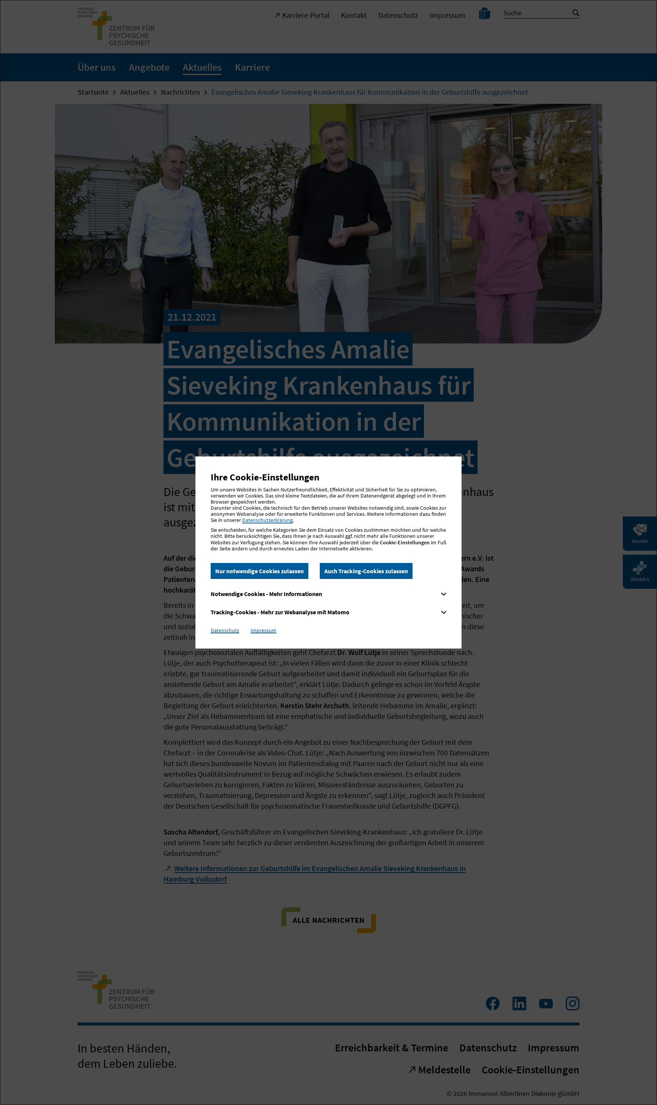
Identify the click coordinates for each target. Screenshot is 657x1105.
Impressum (263, 630)
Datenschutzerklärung (267, 520)
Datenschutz (225, 630)
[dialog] (328, 552)
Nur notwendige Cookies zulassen (259, 571)
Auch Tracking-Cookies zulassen (366, 571)
